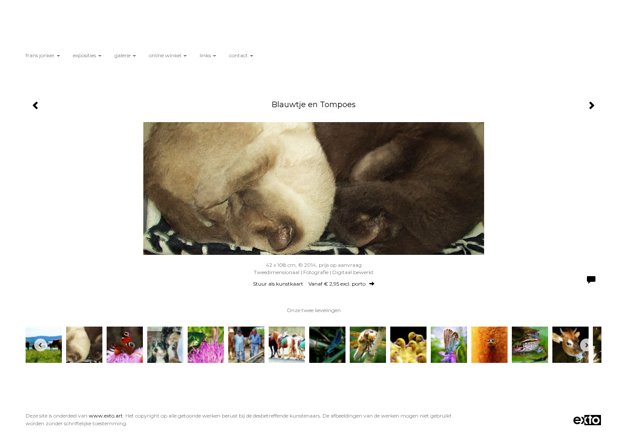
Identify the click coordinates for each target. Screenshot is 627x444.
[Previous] (40, 345)
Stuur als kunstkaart (309, 283)
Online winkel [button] (166, 55)
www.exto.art (106, 415)
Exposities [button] (85, 55)
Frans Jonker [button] (41, 55)
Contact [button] (239, 55)
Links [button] (206, 55)
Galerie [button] (123, 55)
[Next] (586, 345)
